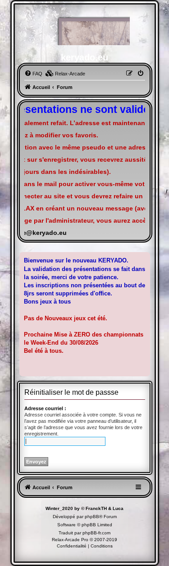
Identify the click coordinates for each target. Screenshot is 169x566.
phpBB (92, 516)
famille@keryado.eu (36, 232)
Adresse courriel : (45, 408)
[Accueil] (84, 29)
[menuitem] (33, 73)
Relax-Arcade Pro (70, 539)
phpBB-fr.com (96, 532)
